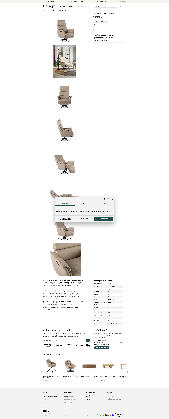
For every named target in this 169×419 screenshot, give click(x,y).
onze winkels (105, 40)
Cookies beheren (84, 218)
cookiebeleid (98, 213)
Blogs (108, 395)
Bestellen (66, 401)
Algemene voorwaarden (61, 415)
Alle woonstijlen (89, 401)
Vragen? (99, 24)
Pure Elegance (89, 395)
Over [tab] (104, 203)
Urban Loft (88, 396)
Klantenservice (67, 395)
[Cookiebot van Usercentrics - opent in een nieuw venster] (104, 199)
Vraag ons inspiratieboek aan (113, 398)
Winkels (71, 6)
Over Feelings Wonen (47, 398)
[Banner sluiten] (112, 199)
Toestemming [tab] (65, 203)
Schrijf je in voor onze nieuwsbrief (50, 396)
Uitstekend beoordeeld (100, 37)
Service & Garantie (68, 402)
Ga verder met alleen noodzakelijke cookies (65, 219)
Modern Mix (88, 399)
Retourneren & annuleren (69, 399)
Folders (44, 401)
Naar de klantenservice (102, 347)
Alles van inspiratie (111, 401)
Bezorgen (66, 398)
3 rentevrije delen (110, 35)
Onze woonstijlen (111, 396)
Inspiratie (79, 6)
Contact (87, 6)
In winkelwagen (100, 21)
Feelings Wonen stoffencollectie (114, 399)
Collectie (62, 6)
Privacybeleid (52, 415)
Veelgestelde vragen (68, 396)
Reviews (44, 402)
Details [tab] (84, 203)
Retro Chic (88, 398)
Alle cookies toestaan (103, 218)
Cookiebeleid (45, 415)
